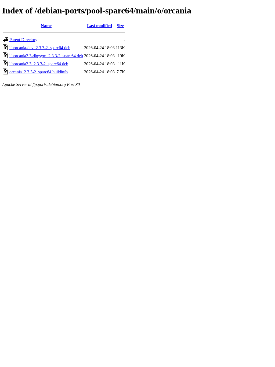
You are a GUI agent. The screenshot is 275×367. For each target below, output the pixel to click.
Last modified (99, 25)
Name (46, 25)
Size (120, 25)
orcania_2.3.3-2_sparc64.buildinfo (38, 72)
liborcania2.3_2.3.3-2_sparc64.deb (38, 64)
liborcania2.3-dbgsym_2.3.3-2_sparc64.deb (46, 55)
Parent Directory (23, 39)
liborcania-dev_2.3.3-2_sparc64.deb (39, 47)
